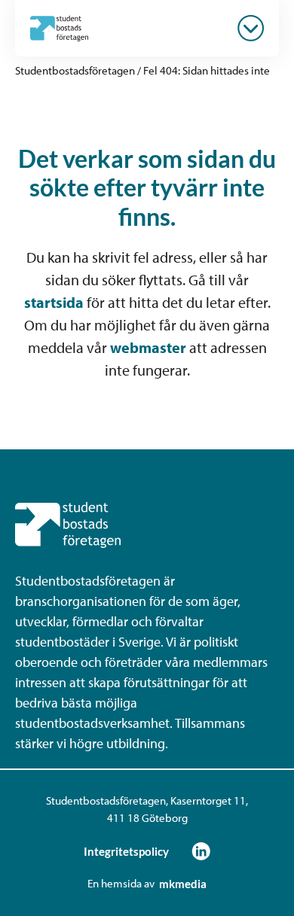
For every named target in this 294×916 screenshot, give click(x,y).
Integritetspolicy (126, 851)
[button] (250, 28)
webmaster (148, 347)
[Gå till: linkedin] (200, 850)
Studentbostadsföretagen (75, 70)
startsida (54, 302)
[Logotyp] (59, 28)
